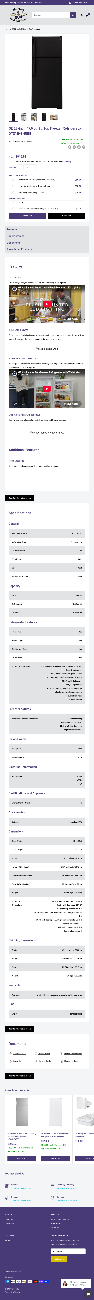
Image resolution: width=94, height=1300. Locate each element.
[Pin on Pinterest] (74, 147)
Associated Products (19, 249)
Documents (14, 242)
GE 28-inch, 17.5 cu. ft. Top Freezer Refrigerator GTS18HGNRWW (55, 1135)
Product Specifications (73, 1054)
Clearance (55, 1223)
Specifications (15, 235)
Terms (7, 1240)
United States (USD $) (14, 1271)
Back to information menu (20, 498)
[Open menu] (6, 15)
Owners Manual (44, 1054)
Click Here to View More (21, 1188)
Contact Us (9, 1223)
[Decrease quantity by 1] (20, 167)
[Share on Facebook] (69, 147)
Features (12, 229)
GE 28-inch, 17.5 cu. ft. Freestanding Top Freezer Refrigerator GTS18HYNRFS (21, 1136)
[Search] (73, 15)
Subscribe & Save (80, 2)
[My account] (82, 15)
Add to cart (27, 215)
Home (7, 29)
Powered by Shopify (12, 1292)
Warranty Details (44, 1061)
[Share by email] (83, 147)
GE (10, 141)
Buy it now (66, 215)
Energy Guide (18, 1061)
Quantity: (13, 167)
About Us (9, 1219)
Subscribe (59, 1259)
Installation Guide (19, 1054)
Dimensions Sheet (71, 1061)
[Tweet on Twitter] (79, 147)
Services (55, 1227)
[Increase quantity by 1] (33, 167)
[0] (87, 15)
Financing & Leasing (60, 1219)
